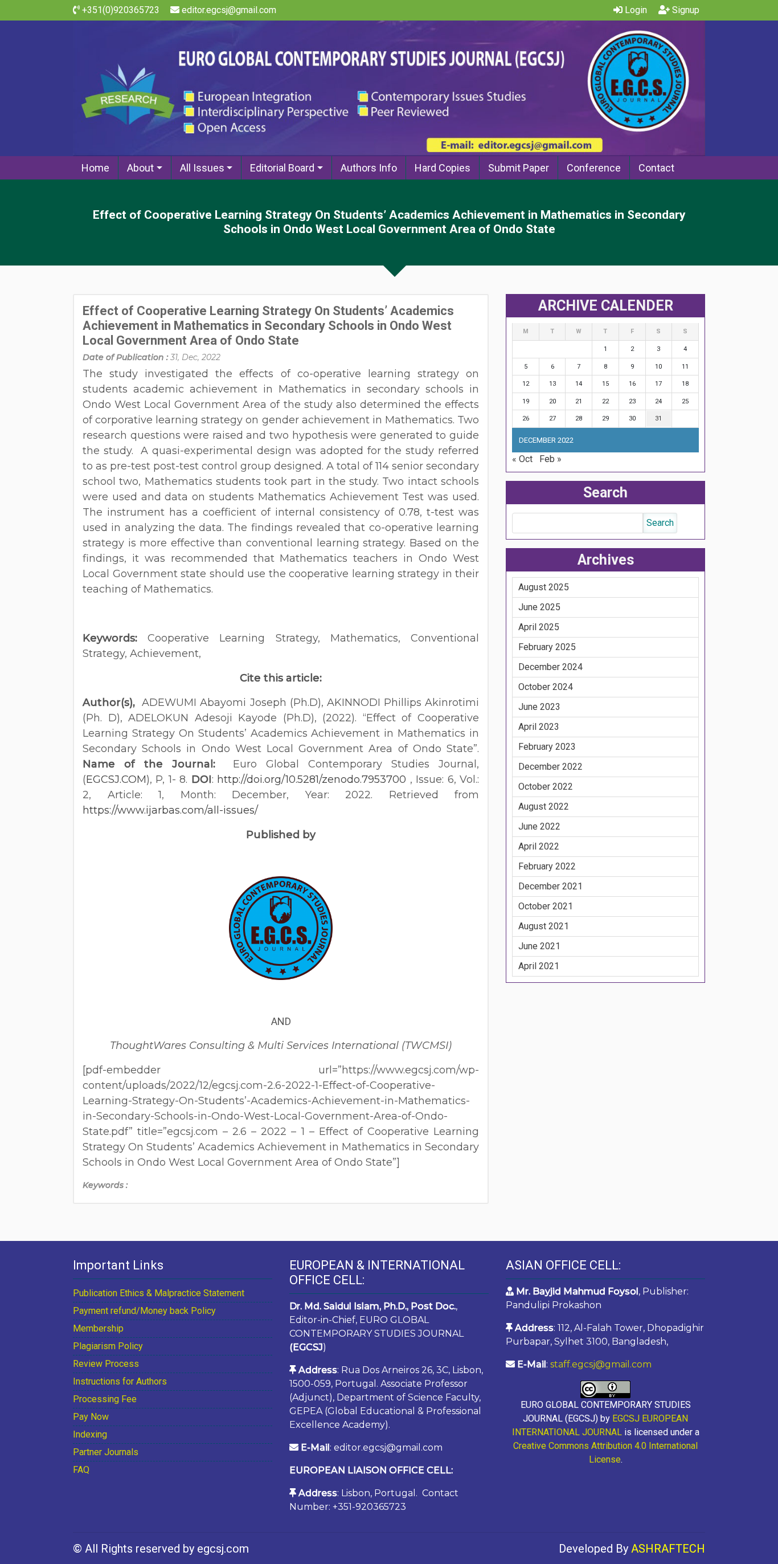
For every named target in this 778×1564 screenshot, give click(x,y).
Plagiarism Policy (108, 1346)
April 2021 (538, 966)
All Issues (202, 168)
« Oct (522, 459)
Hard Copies (442, 168)
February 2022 (547, 866)
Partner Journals (105, 1452)
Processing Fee (105, 1399)
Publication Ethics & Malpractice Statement (158, 1293)
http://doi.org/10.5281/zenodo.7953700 (311, 779)
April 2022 (538, 846)
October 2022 (545, 786)
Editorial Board (282, 168)
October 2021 (545, 906)
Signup (684, 10)
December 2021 (550, 886)
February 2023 (547, 746)
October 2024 (545, 686)
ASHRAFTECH (668, 1548)
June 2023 (539, 706)
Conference (594, 168)
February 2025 (547, 647)
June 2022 (539, 826)
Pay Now (91, 1416)
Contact (656, 168)
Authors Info (369, 168)
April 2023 (538, 726)
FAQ (81, 1469)
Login (635, 10)
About (140, 168)
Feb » (550, 459)
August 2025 (543, 587)
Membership (98, 1328)
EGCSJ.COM (116, 779)
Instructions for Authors (120, 1381)
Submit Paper (518, 168)
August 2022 (543, 806)
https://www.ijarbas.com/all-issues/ (170, 810)
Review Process (106, 1363)
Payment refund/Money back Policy (144, 1310)
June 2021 (539, 946)
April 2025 (538, 627)
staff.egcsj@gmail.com (601, 1364)
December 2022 (550, 766)
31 (658, 418)
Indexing (90, 1434)
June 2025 (539, 607)
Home (95, 168)
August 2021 (543, 926)
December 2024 (550, 666)
